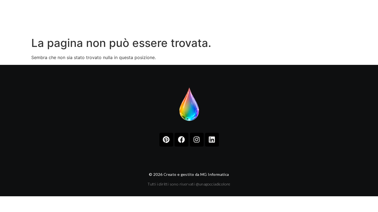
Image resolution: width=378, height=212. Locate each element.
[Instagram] (197, 140)
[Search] (367, 17)
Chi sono (127, 17)
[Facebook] (181, 140)
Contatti (275, 17)
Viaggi (191, 17)
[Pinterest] (166, 140)
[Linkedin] (212, 140)
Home (98, 17)
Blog (246, 17)
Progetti (160, 17)
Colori (219, 17)
